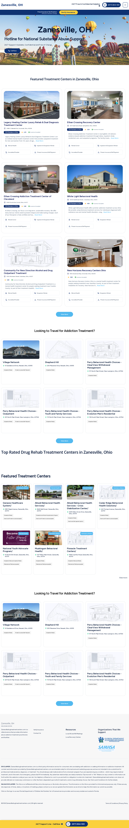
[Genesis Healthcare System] (16, 492)
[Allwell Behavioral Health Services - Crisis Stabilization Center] (80, 492)
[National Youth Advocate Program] (16, 538)
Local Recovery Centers (73, 737)
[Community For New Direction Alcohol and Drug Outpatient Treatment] (31, 253)
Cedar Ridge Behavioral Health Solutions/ (111, 504)
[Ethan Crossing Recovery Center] (95, 105)
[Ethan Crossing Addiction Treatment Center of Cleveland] (31, 179)
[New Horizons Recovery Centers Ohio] (95, 253)
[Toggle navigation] (125, 4)
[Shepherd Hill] (63, 349)
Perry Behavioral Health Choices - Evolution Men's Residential (104, 412)
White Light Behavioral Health (82, 196)
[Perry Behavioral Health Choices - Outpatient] (21, 398)
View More (64, 314)
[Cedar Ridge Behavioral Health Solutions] (112, 492)
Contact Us (37, 733)
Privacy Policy (123, 803)
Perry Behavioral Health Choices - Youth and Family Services (62, 412)
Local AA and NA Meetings (74, 734)
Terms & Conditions (112, 803)
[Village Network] (21, 349)
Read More (39, 141)
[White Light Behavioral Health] (95, 179)
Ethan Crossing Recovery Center (83, 122)
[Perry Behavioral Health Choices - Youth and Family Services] (63, 398)
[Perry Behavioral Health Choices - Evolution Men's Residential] (105, 398)
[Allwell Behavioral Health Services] (48, 492)
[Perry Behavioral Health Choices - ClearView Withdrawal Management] (105, 349)
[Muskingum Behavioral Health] (48, 538)
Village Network (11, 362)
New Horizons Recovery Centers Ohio (86, 270)
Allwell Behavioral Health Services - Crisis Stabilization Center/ (79, 506)
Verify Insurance (38, 730)
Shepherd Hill (52, 362)
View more (123, 578)
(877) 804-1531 (114, 5)
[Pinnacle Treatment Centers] (80, 538)
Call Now (13, 51)
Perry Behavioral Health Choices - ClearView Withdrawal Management (104, 365)
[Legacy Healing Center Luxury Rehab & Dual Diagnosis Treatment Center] (31, 105)
